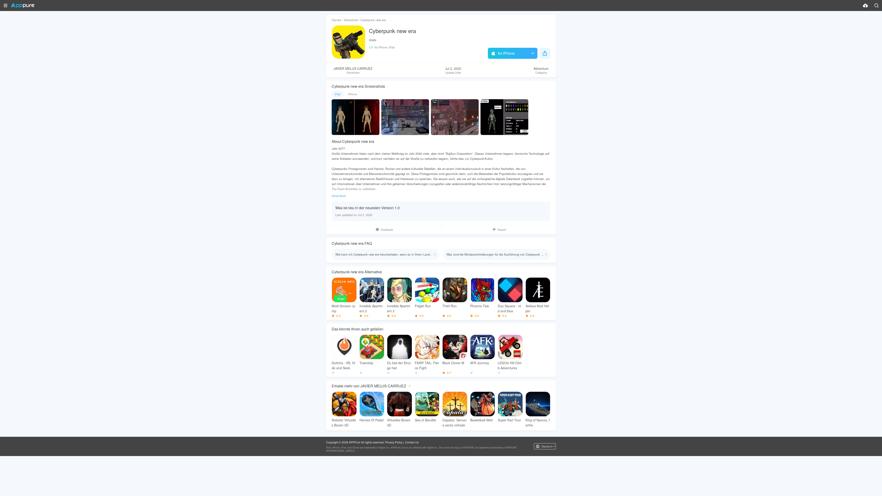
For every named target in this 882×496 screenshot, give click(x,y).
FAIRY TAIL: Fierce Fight (427, 365)
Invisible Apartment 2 (371, 308)
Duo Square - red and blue (509, 308)
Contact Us (412, 442)
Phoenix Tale (479, 306)
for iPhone (506, 53)
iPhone (352, 94)
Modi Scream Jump (343, 308)
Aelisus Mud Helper (537, 308)
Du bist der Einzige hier (399, 365)
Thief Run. (450, 306)
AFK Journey (479, 363)
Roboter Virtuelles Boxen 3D (344, 422)
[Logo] (22, 5)
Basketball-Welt (481, 420)
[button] (5, 5)
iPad (337, 94)
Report (502, 229)
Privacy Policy (393, 442)
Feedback (387, 229)
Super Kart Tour (509, 420)
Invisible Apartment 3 (398, 308)
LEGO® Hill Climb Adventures (510, 365)
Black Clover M (453, 363)
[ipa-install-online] (865, 5)
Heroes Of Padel (371, 420)
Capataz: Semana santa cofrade (454, 422)
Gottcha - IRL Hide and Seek (343, 365)
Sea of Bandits (425, 420)
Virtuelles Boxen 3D (398, 422)
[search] (876, 5)
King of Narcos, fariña (538, 422)
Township (366, 363)
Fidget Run (423, 306)
